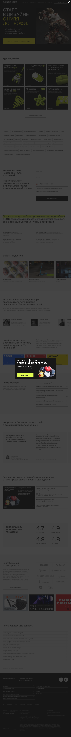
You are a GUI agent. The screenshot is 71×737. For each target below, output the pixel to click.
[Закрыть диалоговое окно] (68, 2)
